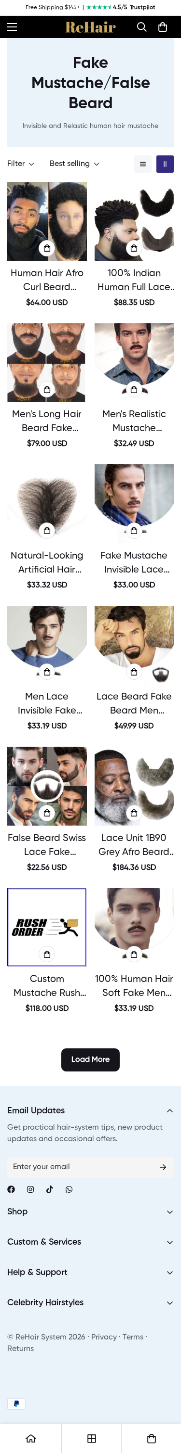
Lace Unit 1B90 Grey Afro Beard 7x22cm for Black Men (134, 847)
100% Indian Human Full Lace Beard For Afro (133, 282)
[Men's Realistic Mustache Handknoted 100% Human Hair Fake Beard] (134, 362)
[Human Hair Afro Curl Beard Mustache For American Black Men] (47, 221)
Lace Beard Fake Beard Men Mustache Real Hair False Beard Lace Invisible (134, 705)
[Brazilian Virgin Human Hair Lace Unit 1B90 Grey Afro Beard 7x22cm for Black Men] (134, 786)
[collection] (92, 1438)
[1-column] (143, 164)
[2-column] (165, 164)
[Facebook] (11, 1189)
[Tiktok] (50, 1189)
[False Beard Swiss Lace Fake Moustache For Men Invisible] (47, 786)
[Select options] (47, 248)
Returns (20, 1349)
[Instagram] (30, 1189)
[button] (142, 27)
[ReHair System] (90, 27)
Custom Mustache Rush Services (47, 988)
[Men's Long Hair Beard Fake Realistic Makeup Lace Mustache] (47, 362)
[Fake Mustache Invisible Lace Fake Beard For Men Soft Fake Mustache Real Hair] (134, 503)
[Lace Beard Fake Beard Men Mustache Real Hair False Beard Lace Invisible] (134, 645)
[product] (31, 1438)
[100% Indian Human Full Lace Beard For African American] (134, 221)
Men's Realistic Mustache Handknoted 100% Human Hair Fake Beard (134, 423)
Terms (133, 1337)
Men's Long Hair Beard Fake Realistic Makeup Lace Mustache (46, 423)
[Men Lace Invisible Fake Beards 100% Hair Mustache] (47, 645)
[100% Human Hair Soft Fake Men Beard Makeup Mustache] (134, 927)
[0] (163, 27)
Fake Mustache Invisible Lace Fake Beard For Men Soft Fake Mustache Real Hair (133, 564)
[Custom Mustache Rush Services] (47, 927)
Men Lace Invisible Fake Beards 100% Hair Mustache (47, 705)
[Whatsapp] (69, 1189)
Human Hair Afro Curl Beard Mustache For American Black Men (47, 282)
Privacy (104, 1337)
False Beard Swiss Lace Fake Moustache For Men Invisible (47, 847)
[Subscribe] (163, 1167)
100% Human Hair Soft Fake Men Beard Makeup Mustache (134, 988)
